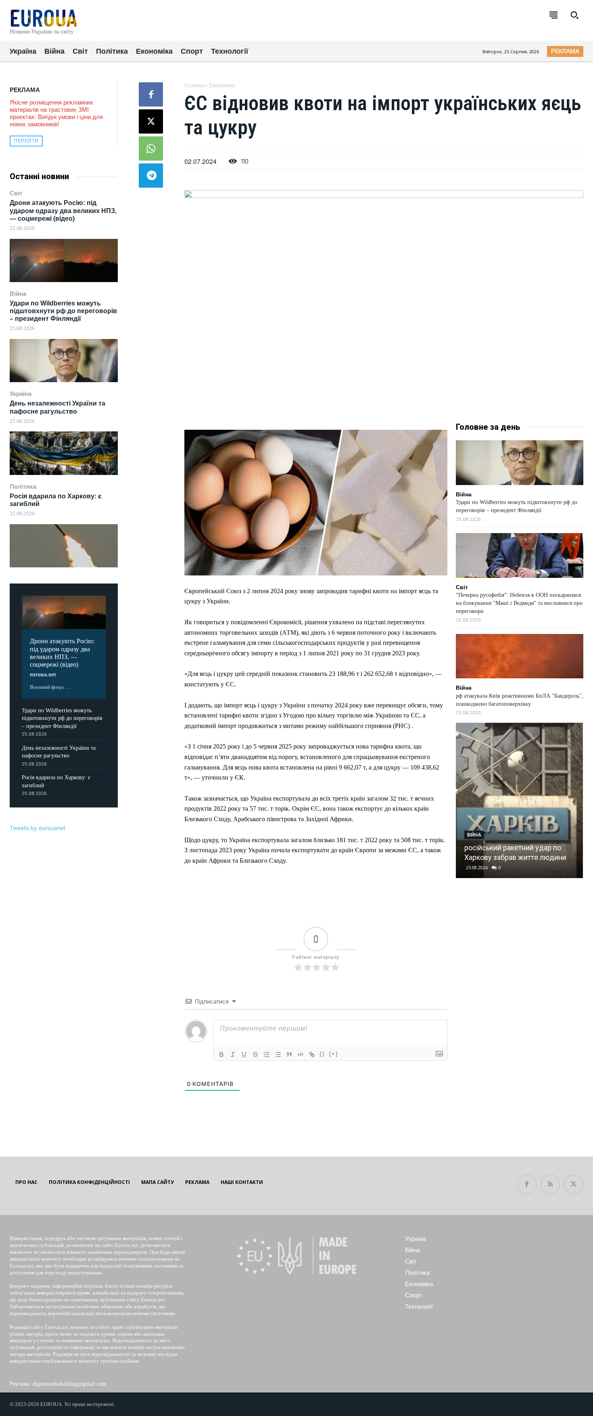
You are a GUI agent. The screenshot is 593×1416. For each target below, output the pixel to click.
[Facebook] (151, 94)
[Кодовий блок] (300, 1054)
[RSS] (550, 1184)
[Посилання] (311, 1054)
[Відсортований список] (266, 1054)
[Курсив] (232, 1054)
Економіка (222, 85)
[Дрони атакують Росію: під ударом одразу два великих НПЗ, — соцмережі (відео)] (64, 260)
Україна (20, 393)
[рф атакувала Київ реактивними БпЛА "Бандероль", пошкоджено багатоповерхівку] (519, 656)
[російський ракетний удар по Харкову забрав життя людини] (519, 800)
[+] (333, 1054)
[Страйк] (255, 1054)
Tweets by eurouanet (37, 827)
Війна (18, 293)
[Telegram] (151, 175)
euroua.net (43, 674)
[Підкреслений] (244, 1054)
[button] (574, 15)
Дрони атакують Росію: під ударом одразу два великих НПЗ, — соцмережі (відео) (63, 210)
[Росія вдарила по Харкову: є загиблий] (64, 545)
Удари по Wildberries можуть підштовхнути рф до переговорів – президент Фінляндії (63, 311)
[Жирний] (221, 1054)
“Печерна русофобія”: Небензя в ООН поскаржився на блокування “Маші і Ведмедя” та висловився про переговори (519, 603)
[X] (151, 121)
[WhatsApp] (151, 148)
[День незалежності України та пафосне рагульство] (64, 453)
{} (322, 1054)
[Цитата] (289, 1054)
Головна (194, 85)
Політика (23, 486)
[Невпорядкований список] (278, 1054)
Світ (16, 193)
